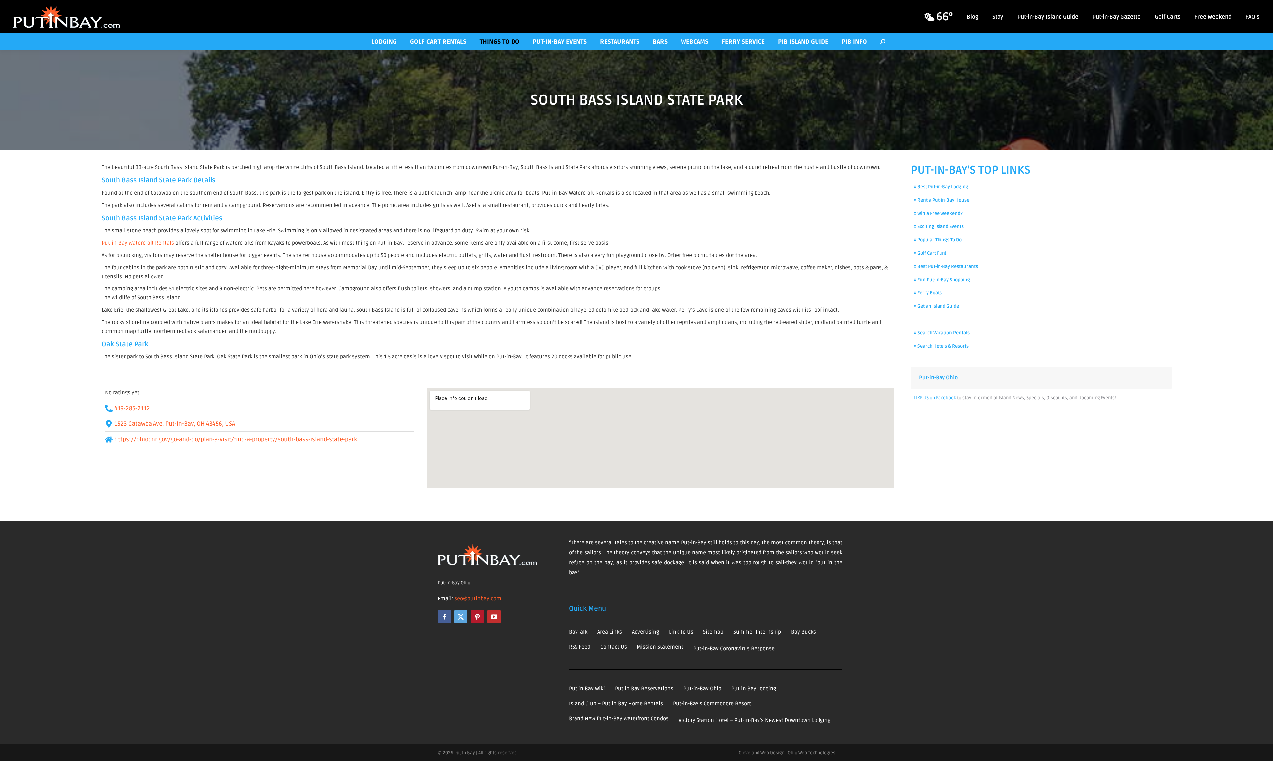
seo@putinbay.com (478, 598)
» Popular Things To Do (938, 240)
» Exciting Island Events (939, 226)
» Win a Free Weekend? (938, 213)
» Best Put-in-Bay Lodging (941, 187)
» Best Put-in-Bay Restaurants (946, 266)
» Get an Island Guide (936, 306)
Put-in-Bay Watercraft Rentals (138, 243)
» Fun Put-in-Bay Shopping (942, 280)
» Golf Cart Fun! (930, 253)
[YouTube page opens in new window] (494, 616)
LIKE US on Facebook (935, 398)
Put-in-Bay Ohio (938, 377)
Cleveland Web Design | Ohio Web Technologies (787, 753)
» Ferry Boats (928, 293)
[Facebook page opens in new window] (444, 616)
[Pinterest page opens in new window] (477, 616)
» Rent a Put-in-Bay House (941, 200)
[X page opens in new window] (460, 616)
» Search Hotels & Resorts (941, 346)
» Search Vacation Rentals (942, 333)
